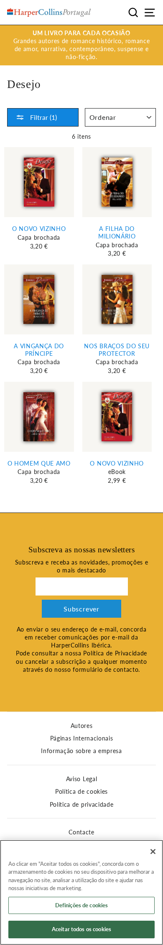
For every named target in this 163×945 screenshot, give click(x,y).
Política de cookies (81, 791)
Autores (82, 725)
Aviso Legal (81, 779)
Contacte (81, 832)
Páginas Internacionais (81, 738)
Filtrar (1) (42, 117)
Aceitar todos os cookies (81, 929)
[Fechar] (153, 851)
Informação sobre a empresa (81, 751)
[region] (81, 892)
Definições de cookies (81, 905)
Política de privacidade (82, 804)
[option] (81, 45)
